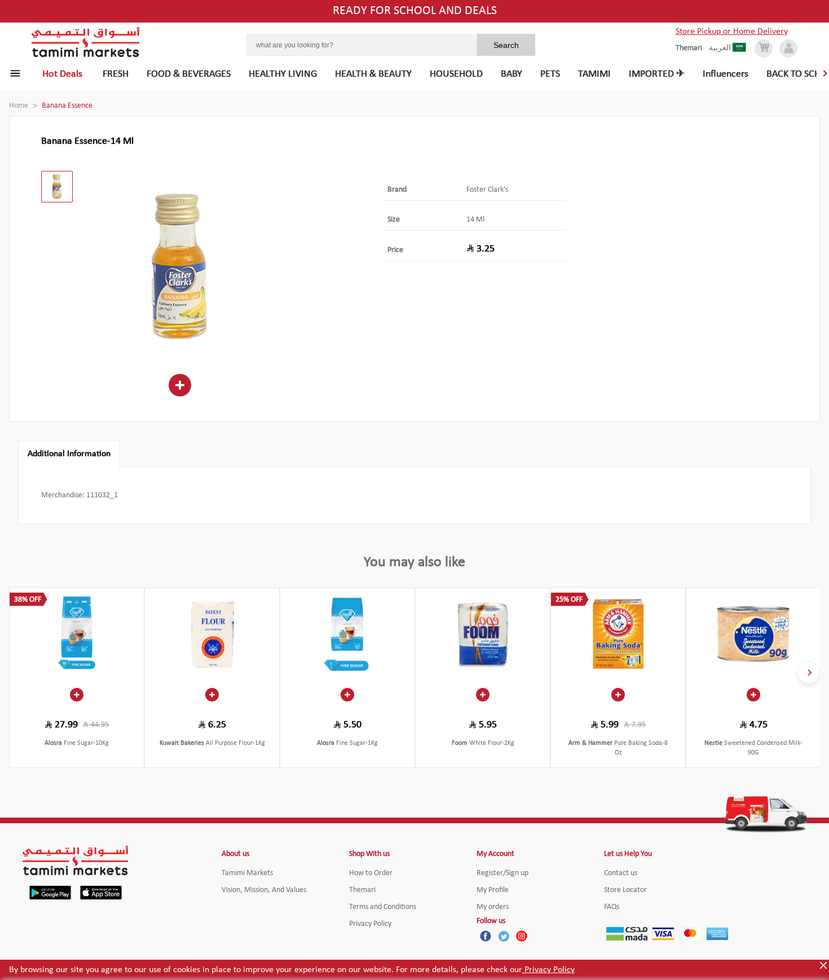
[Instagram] (522, 936)
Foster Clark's (487, 190)
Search (506, 45)
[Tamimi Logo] (86, 42)
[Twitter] (504, 936)
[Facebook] (486, 936)
